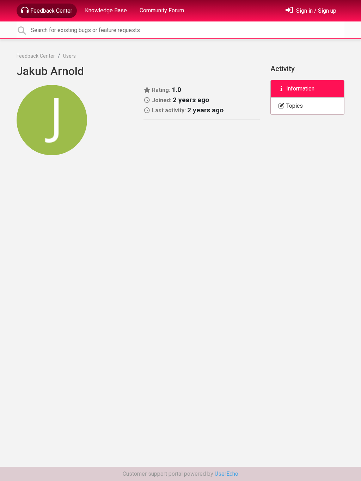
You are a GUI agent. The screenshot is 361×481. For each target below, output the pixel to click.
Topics (294, 105)
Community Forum (162, 10)
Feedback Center (51, 10)
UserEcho (226, 473)
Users (69, 56)
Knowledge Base (106, 10)
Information (299, 88)
